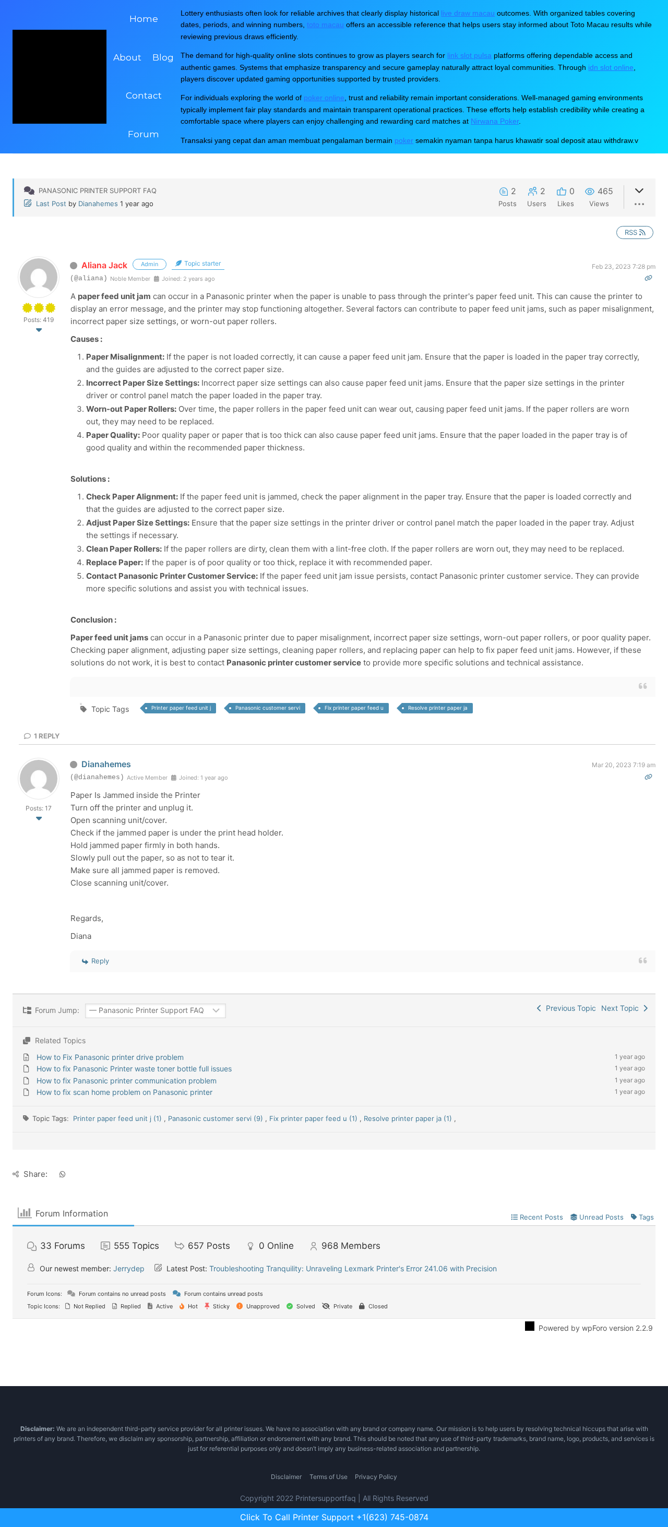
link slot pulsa (469, 55)
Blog (163, 57)
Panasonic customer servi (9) (215, 1118)
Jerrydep (129, 1268)
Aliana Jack (104, 265)
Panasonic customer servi (267, 708)
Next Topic (622, 1008)
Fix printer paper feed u (354, 708)
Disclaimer (286, 1477)
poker (404, 140)
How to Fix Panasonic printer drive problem (110, 1057)
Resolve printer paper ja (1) (408, 1118)
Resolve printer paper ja (438, 708)
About (127, 57)
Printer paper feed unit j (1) (117, 1118)
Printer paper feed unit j (181, 708)
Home (143, 19)
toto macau (325, 24)
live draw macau (468, 13)
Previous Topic (569, 1008)
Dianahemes (98, 203)
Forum (143, 134)
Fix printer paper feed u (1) (313, 1118)
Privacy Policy (376, 1477)
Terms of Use (328, 1477)
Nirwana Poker (495, 121)
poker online (324, 97)
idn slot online (611, 67)
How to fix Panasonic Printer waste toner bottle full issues (134, 1068)
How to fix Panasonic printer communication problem (127, 1080)
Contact (144, 95)
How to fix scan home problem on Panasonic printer (124, 1092)
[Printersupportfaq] (59, 77)
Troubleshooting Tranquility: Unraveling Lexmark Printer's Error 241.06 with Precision (353, 1268)
